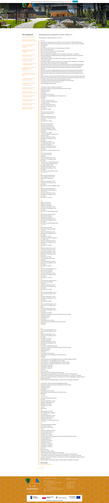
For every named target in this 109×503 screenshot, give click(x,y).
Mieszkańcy (53, 5)
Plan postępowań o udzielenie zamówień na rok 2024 (28, 59)
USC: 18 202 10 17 (49, 485)
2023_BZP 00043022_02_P (46, 464)
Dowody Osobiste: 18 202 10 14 (52, 487)
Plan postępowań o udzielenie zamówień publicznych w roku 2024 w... (28, 74)
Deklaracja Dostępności (32, 488)
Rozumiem (75, 1)
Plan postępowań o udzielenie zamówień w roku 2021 (28, 104)
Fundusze (82, 5)
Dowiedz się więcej (68, 1)
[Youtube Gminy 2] (34, 486)
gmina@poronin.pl (49, 490)
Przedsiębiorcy (61, 5)
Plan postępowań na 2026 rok (28, 36)
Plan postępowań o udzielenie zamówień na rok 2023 (28, 79)
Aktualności (41, 5)
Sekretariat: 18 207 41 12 (50, 484)
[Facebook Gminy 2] (30, 486)
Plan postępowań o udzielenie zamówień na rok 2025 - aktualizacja (28, 46)
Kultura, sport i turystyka (76, 6)
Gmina (46, 5)
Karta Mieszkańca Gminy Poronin (97, 7)
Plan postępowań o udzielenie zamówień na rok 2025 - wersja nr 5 (29, 41)
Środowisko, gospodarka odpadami (69, 6)
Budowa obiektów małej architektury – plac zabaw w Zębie (29, 92)
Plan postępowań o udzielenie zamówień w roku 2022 (28, 100)
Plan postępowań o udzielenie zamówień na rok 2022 (28, 96)
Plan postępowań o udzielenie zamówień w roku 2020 (28, 108)
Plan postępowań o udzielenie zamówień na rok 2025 (28, 55)
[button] (41, 468)
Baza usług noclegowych (90, 6)
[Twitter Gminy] (32, 486)
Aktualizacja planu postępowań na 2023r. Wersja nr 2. (28, 84)
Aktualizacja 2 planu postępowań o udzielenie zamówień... (29, 64)
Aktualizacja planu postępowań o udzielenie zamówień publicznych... (29, 68)
